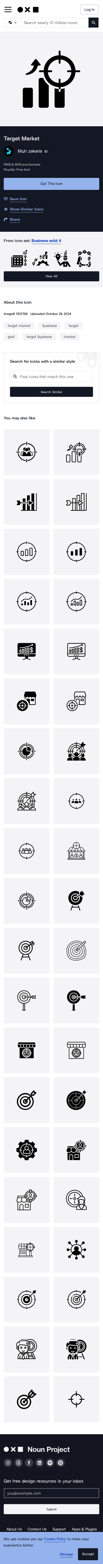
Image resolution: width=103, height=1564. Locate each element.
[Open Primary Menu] (8, 10)
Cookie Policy (55, 1539)
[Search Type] (12, 23)
